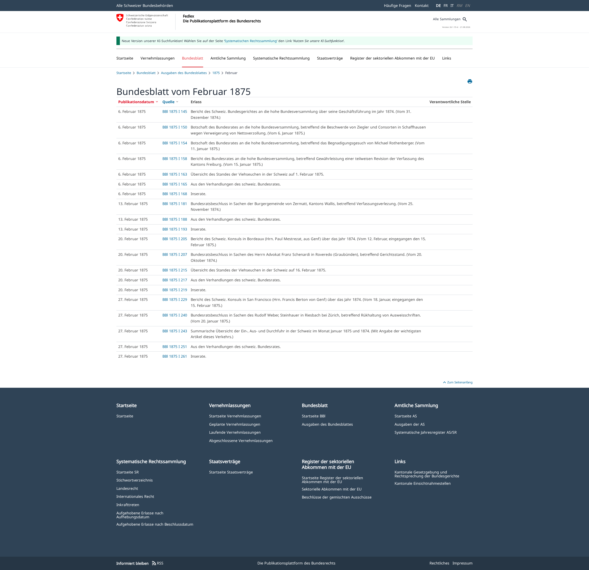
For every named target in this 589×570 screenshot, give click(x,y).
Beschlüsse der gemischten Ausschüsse (337, 497)
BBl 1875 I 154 (174, 142)
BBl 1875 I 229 (174, 299)
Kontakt (422, 5)
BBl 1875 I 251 (174, 346)
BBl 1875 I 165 (174, 184)
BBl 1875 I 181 (174, 203)
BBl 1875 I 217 (174, 279)
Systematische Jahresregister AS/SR (426, 432)
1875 (216, 73)
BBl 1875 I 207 (174, 254)
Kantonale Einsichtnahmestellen (423, 483)
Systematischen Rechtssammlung (251, 41)
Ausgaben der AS (410, 424)
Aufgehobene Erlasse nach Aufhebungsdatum (139, 514)
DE (438, 5)
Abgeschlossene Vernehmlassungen (241, 440)
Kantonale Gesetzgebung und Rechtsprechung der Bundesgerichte (427, 474)
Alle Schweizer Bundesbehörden (144, 5)
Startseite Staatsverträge (231, 472)
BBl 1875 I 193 (174, 229)
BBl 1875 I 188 (174, 219)
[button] (157, 58)
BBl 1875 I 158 (174, 158)
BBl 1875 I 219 (174, 289)
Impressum (463, 563)
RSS (157, 563)
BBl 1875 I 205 (174, 238)
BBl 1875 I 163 (174, 174)
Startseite (123, 73)
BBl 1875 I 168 (174, 193)
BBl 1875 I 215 (174, 270)
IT (452, 5)
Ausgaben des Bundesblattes (184, 73)
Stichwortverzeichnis (134, 480)
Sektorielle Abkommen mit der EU (332, 489)
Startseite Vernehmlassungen (235, 415)
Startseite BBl (313, 415)
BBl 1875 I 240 (174, 315)
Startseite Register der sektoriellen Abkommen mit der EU (332, 479)
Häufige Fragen (397, 5)
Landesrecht (127, 488)
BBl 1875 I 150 (174, 127)
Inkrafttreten (127, 504)
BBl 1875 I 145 (174, 111)
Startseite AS (406, 415)
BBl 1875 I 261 (174, 356)
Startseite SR (127, 472)
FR (446, 5)
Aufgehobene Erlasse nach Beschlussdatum (154, 524)
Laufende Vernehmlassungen (235, 432)
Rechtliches (439, 563)
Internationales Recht (135, 496)
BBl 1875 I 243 (174, 330)
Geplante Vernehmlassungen (234, 424)
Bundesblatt (146, 73)
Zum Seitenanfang (457, 382)
